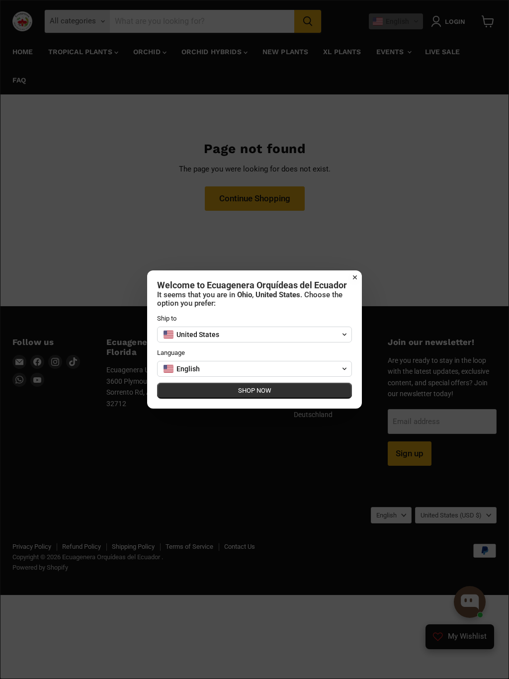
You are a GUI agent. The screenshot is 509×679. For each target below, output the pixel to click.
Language (171, 352)
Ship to (166, 318)
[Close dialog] (355, 277)
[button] (254, 334)
